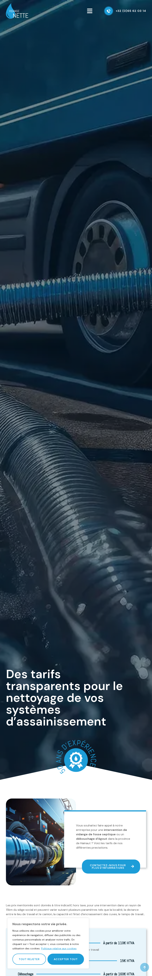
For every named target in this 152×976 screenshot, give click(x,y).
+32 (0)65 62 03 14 (131, 11)
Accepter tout (66, 959)
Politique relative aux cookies (59, 948)
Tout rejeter (29, 959)
